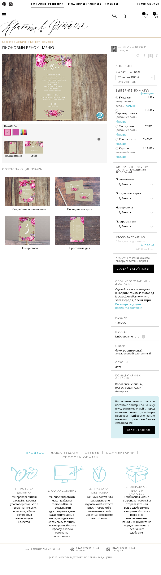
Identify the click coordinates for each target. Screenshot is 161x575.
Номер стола (124, 207)
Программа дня (126, 221)
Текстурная (126, 126)
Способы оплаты (80, 457)
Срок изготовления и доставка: (133, 282)
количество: (128, 69)
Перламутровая (126, 113)
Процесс (35, 452)
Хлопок (123, 139)
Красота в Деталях (14, 42)
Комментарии (120, 452)
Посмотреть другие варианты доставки (128, 306)
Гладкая (124, 97)
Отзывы (92, 452)
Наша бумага (65, 452)
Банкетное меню (41, 42)
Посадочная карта (128, 193)
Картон (123, 148)
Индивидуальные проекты (93, 3)
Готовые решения (47, 3)
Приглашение (125, 179)
